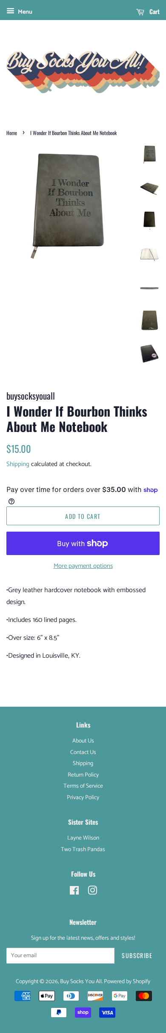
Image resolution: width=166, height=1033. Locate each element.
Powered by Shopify (127, 981)
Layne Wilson (83, 838)
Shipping (17, 464)
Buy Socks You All (81, 981)
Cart (154, 11)
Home (11, 132)
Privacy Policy (83, 797)
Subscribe (137, 955)
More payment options (83, 566)
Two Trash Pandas (83, 849)
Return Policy (83, 775)
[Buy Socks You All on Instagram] (92, 892)
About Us (83, 740)
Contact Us (83, 752)
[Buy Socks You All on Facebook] (74, 892)
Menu (24, 12)
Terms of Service (83, 786)
